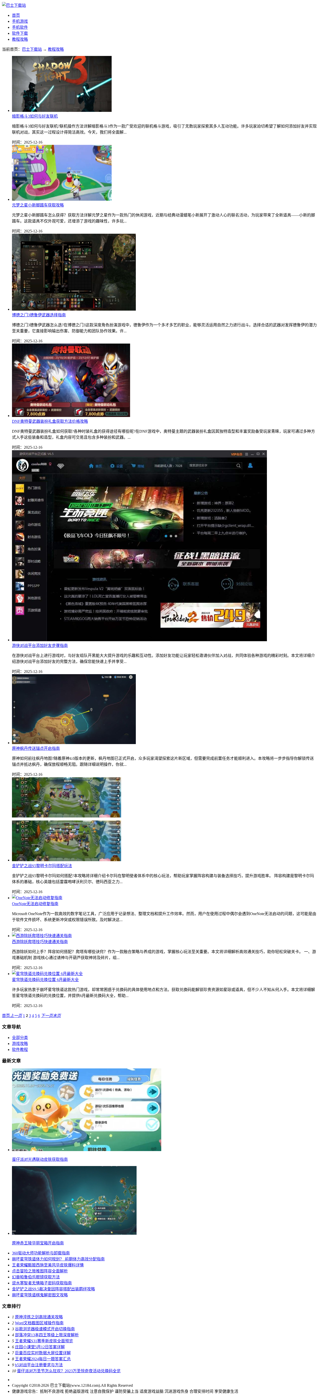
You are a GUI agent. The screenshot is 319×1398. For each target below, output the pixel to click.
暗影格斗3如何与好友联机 (35, 116)
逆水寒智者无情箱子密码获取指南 (42, 1283)
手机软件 (20, 27)
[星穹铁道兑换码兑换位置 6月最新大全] (47, 974)
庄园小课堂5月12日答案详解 (40, 1347)
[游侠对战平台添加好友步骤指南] (139, 640)
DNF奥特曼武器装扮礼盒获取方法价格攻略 (50, 421)
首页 (16, 15)
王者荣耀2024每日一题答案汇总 (43, 1359)
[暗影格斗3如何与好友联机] (62, 110)
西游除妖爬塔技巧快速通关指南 (40, 942)
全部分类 (20, 1037)
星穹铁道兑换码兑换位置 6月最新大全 (45, 980)
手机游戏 (20, 21)
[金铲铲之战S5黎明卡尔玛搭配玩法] (66, 860)
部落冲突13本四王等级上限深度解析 (47, 1335)
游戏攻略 (20, 1043)
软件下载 (20, 33)
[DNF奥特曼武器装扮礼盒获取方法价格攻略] (71, 415)
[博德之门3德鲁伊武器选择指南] (74, 309)
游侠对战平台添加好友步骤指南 (40, 645)
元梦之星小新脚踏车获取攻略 (38, 205)
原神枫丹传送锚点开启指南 (36, 748)
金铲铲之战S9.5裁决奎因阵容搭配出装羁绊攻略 (53, 1289)
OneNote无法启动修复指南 (35, 904)
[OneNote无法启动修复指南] (37, 898)
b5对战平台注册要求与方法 (39, 1365)
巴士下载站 (32, 49)
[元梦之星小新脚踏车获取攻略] (62, 199)
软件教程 (20, 1049)
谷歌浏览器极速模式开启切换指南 (45, 1329)
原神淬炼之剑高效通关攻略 (39, 1317)
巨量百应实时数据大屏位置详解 (43, 1353)
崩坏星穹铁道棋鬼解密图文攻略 (40, 1295)
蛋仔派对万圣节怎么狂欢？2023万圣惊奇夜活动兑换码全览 (69, 1371)
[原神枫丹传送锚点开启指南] (74, 743)
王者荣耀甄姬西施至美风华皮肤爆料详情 (48, 1265)
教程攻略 (20, 39)
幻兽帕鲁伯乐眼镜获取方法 (36, 1277)
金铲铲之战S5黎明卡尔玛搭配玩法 (42, 866)
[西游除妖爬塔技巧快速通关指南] (42, 936)
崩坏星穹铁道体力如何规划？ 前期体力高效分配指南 (58, 1259)
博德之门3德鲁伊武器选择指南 (39, 315)
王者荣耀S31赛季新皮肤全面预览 (44, 1341)
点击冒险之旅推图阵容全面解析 (40, 1271)
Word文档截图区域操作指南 (39, 1323)
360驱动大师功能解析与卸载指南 (41, 1253)
